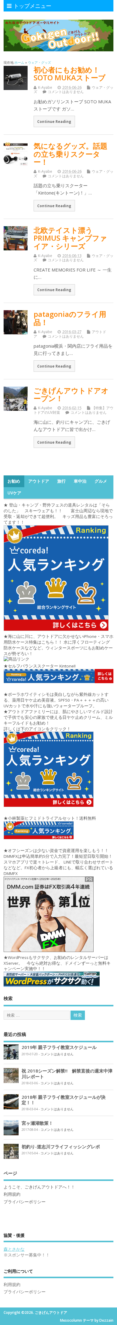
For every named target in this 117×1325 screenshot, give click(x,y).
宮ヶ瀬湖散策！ (37, 1123)
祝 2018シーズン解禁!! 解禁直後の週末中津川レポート (67, 1073)
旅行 (61, 481)
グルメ (100, 481)
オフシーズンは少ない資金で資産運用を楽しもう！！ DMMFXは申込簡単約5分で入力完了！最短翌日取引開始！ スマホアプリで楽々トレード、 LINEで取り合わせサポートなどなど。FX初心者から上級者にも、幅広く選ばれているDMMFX (58, 862)
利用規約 (12, 1194)
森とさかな (14, 1249)
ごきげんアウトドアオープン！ (71, 394)
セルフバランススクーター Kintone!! (42, 666)
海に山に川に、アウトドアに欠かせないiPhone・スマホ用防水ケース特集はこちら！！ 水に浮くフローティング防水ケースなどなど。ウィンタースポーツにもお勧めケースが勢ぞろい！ (58, 645)
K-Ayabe (45, 87)
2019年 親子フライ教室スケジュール (59, 1047)
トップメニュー (32, 5)
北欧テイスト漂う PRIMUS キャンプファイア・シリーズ (70, 238)
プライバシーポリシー (25, 1201)
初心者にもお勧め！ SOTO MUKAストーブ (70, 73)
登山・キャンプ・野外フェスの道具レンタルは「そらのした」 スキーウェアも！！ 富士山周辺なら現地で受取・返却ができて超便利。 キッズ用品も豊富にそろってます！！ (58, 513)
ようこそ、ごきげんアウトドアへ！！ (39, 1187)
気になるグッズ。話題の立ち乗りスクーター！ (70, 154)
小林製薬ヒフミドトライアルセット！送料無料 (52, 818)
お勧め (14, 481)
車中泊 (80, 481)
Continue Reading (54, 121)
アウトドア (38, 481)
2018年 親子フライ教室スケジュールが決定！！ (64, 1099)
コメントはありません (66, 91)
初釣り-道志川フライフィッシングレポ (61, 1146)
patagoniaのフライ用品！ (70, 318)
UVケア (14, 493)
